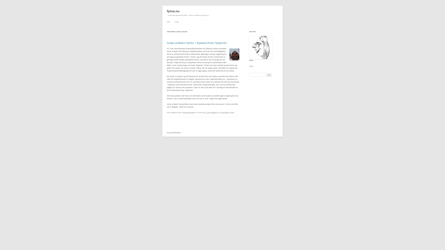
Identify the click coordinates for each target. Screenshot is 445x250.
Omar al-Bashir (212, 112)
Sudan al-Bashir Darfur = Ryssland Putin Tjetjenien (197, 43)
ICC (205, 112)
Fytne (177, 22)
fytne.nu (173, 11)
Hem (168, 22)
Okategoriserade (188, 112)
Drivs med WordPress (174, 132)
